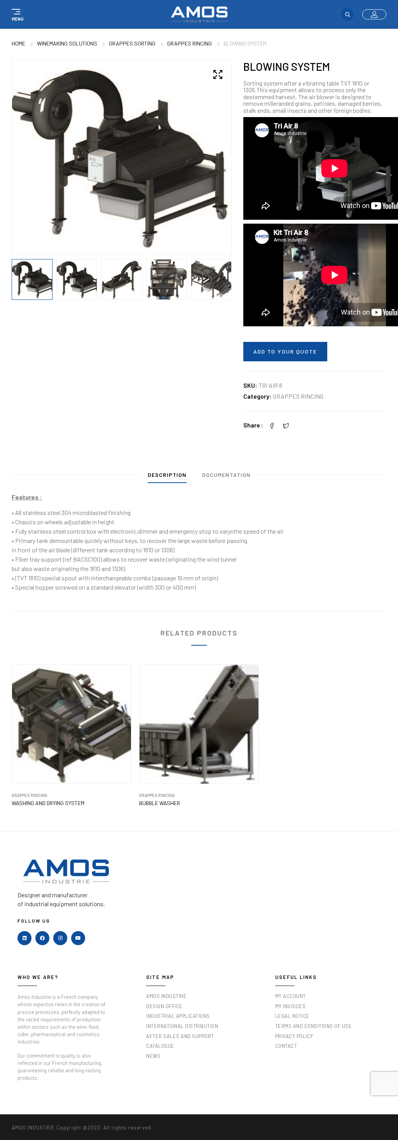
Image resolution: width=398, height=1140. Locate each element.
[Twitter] (286, 425)
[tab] (167, 476)
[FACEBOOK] (42, 938)
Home (18, 43)
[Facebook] (272, 425)
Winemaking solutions (67, 43)
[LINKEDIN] (24, 938)
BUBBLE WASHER (159, 803)
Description (167, 474)
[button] (16, 14)
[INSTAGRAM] (60, 938)
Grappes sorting (132, 43)
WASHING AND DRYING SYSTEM (48, 803)
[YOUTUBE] (78, 938)
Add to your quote (285, 351)
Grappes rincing (189, 43)
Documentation (226, 474)
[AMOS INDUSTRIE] (199, 14)
